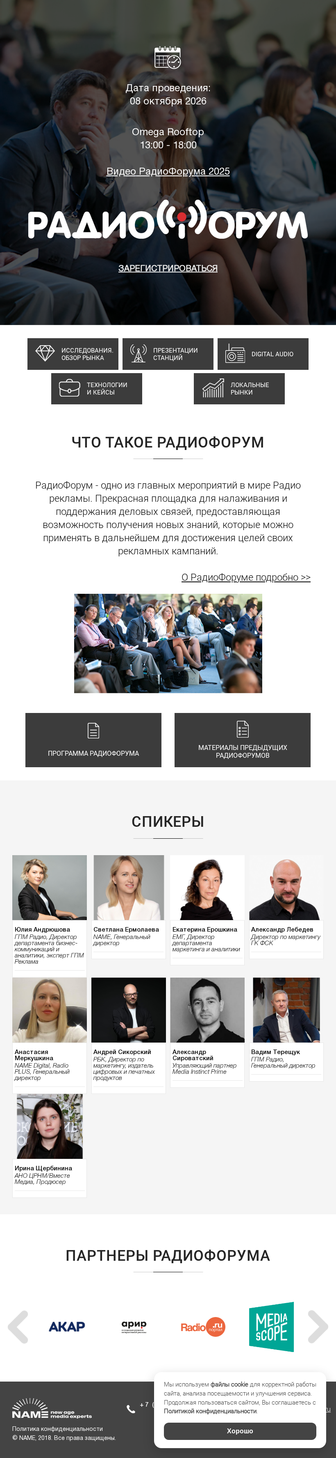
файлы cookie (229, 1384)
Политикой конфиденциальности (210, 1411)
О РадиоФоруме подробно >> (246, 577)
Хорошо (240, 1431)
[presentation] (18, 1326)
